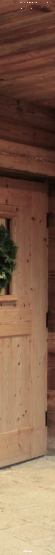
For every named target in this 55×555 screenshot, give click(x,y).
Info (39, 2)
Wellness (26, 2)
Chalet (14, 2)
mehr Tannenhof (27, 550)
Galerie (36, 2)
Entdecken (31, 2)
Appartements (20, 2)
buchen (51, 2)
